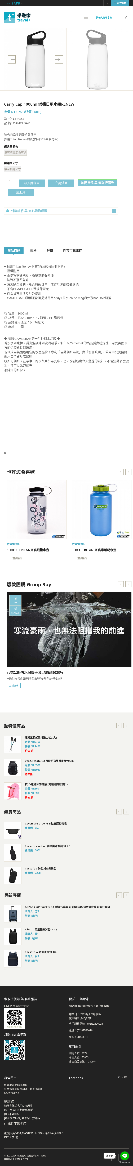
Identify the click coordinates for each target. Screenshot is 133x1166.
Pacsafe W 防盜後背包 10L (41, 952)
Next (59, 59)
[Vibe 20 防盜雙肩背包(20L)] (12, 936)
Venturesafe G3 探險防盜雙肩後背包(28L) (50, 761)
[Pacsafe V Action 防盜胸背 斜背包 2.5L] (12, 852)
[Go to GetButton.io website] (124, 1162)
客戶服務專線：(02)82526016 (86, 1023)
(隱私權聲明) (21, 1159)
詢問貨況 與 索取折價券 (97, 183)
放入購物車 (32, 183)
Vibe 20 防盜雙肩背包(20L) (41, 929)
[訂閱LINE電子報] (34, 1050)
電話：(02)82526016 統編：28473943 (80, 1033)
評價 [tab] (50, 250)
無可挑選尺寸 (12, 169)
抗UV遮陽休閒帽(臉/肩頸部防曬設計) (46, 784)
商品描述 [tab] (14, 250)
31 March (15, 613)
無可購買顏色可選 (15, 152)
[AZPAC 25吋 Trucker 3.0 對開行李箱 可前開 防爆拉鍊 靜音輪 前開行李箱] (12, 913)
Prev (12, 59)
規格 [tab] (33, 250)
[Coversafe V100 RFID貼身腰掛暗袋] (12, 830)
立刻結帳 (61, 183)
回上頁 (20, 192)
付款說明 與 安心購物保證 (29, 211)
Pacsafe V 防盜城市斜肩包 (40, 868)
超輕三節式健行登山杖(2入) (41, 737)
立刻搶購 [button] (13, 685)
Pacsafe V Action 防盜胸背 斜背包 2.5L (48, 846)
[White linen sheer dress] (36, 509)
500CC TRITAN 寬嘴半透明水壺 (94, 550)
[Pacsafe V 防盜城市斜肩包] (12, 875)
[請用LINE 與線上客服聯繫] (34, 1018)
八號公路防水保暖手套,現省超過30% (35, 672)
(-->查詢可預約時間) (15, 1123)
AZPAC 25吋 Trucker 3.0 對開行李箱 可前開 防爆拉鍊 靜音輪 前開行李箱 (67, 907)
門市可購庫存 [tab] (72, 250)
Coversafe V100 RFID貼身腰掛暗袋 (46, 823)
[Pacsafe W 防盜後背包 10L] (12, 958)
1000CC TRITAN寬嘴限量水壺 (28, 550)
